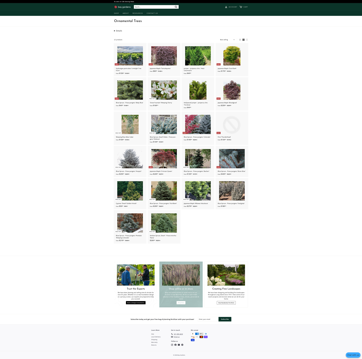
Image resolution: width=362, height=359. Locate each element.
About (126, 13)
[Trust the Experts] (136, 275)
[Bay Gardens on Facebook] (175, 345)
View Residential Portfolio (226, 303)
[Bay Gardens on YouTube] (179, 345)
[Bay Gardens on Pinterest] (182, 345)
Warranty (154, 342)
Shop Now (181, 303)
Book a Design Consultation (135, 303)
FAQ (152, 334)
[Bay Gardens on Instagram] (172, 345)
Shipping (154, 339)
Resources (138, 13)
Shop (116, 13)
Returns (154, 345)
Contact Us (152, 13)
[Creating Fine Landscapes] (226, 275)
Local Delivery (155, 337)
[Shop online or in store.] (181, 275)
